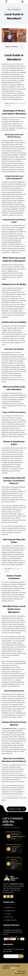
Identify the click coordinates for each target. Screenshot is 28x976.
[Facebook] (4, 896)
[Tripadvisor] (8, 896)
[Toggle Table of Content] (20, 46)
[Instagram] (11, 896)
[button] (22, 1)
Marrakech (14, 377)
